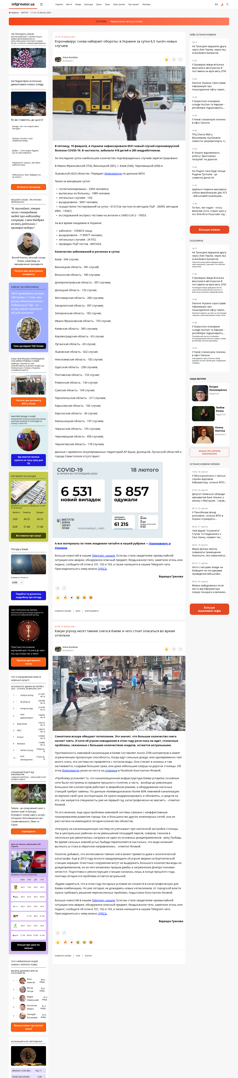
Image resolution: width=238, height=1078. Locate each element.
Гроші (99, 4)
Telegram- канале (103, 555)
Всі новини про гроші (28, 535)
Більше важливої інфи (209, 609)
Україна (59, 4)
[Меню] (41, 4)
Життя (69, 4)
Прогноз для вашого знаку (28, 662)
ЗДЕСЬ (102, 569)
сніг (78, 955)
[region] (28, 590)
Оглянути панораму (28, 187)
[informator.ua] (23, 4)
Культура (88, 4)
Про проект (133, 4)
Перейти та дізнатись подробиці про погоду (28, 595)
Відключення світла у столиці (126, 21)
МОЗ (78, 611)
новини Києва (63, 611)
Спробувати (28, 831)
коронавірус (92, 611)
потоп (88, 955)
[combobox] (17, 582)
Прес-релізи (119, 4)
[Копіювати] (180, 59)
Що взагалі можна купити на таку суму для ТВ (28, 460)
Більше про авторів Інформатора (209, 452)
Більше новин (209, 229)
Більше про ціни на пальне (28, 946)
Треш (107, 4)
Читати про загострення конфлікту (28, 272)
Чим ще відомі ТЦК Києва (28, 346)
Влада (78, 4)
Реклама (146, 4)
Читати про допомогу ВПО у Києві (28, 402)
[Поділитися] (174, 59)
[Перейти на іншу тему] (222, 4)
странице (111, 770)
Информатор (113, 173)
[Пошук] (227, 4)
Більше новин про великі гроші (28, 1027)
